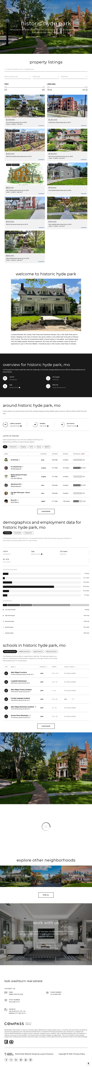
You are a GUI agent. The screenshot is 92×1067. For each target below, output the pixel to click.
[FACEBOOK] (6, 1060)
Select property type (11, 76)
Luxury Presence (46, 1054)
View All (46, 895)
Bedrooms (64, 76)
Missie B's (14, 500)
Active (32, 446)
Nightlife (48, 446)
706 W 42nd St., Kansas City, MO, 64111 (21, 691)
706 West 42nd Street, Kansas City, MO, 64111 (22, 674)
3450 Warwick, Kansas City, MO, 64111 (20, 700)
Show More (46, 726)
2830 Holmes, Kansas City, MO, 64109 (20, 683)
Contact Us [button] (46, 945)
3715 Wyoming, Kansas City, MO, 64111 (21, 717)
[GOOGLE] (21, 1060)
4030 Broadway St (16, 486)
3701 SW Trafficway (16, 478)
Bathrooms (36, 76)
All (5, 446)
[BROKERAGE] (30, 1060)
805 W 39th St (15, 502)
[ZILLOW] (25, 1060)
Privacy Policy (79, 1054)
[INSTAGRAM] (11, 1060)
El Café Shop (14, 460)
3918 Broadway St (16, 469)
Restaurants (14, 446)
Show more (46, 511)
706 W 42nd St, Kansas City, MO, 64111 (20, 709)
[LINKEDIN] (16, 1060)
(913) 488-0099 (55, 994)
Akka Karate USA (16, 484)
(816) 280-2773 (14, 1002)
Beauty (39, 446)
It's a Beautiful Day (16, 467)
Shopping (23, 446)
